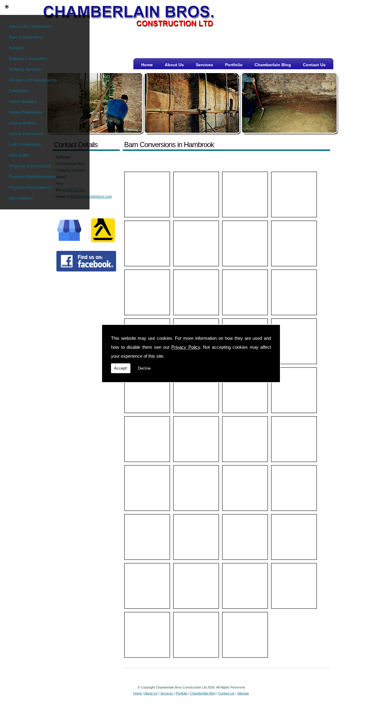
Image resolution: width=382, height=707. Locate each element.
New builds (19, 155)
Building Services (25, 69)
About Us (174, 64)
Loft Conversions (25, 144)
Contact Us (314, 64)
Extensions (19, 90)
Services (204, 64)
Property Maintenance (30, 165)
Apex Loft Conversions (30, 26)
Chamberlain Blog (273, 64)
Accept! (120, 368)
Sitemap (243, 693)
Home (147, 64)
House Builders (23, 123)
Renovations (21, 198)
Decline (144, 368)
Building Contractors (28, 58)
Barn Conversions (26, 37)
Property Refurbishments (32, 176)
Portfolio (234, 64)
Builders (16, 47)
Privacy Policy (185, 347)
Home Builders (23, 101)
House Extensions (26, 133)
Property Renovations (29, 187)
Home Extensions (25, 112)
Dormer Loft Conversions (32, 80)
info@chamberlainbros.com (89, 196)
